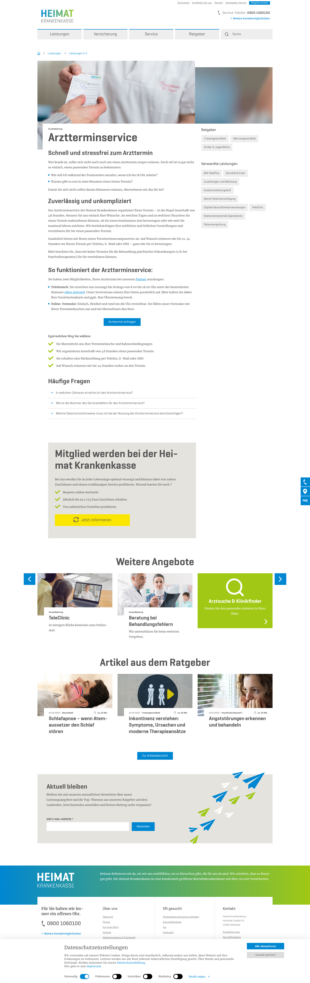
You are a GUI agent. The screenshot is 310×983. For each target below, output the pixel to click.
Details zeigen (197, 976)
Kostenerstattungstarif (217, 190)
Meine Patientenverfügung (220, 198)
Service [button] (151, 34)
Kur (164, 927)
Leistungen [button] (59, 34)
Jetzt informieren (96, 520)
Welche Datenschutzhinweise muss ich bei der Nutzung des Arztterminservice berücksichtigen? (119, 413)
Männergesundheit (244, 138)
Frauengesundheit (215, 138)
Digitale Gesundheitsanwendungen (224, 207)
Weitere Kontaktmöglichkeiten (251, 18)
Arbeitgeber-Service (236, 3)
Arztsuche (168, 932)
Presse (106, 922)
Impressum (94, 966)
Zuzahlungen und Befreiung (220, 181)
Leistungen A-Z (78, 53)
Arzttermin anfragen (122, 322)
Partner (141, 279)
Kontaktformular (231, 932)
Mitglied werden (259, 3)
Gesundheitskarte (172, 922)
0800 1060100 (258, 13)
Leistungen (54, 53)
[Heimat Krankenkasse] (55, 16)
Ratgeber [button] (197, 34)
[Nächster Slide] (280, 579)
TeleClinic (257, 207)
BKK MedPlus (211, 173)
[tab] (305, 481)
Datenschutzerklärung (131, 962)
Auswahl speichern (265, 955)
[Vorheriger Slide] (29, 579)
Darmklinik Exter (235, 173)
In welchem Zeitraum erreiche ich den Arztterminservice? (94, 393)
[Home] (38, 53)
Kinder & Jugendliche (217, 147)
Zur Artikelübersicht (155, 755)
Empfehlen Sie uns (202, 3)
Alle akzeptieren (265, 946)
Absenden (143, 826)
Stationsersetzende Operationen (223, 216)
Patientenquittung (215, 224)
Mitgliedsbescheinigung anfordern (181, 917)
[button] (247, 34)
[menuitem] (59, 34)
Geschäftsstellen (232, 937)
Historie (107, 932)
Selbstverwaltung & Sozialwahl (119, 937)
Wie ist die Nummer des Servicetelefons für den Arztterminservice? (100, 403)
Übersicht (108, 917)
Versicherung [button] (105, 34)
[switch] (117, 976)
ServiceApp (183, 3)
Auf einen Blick (111, 927)
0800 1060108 (74, 292)
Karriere (218, 3)
